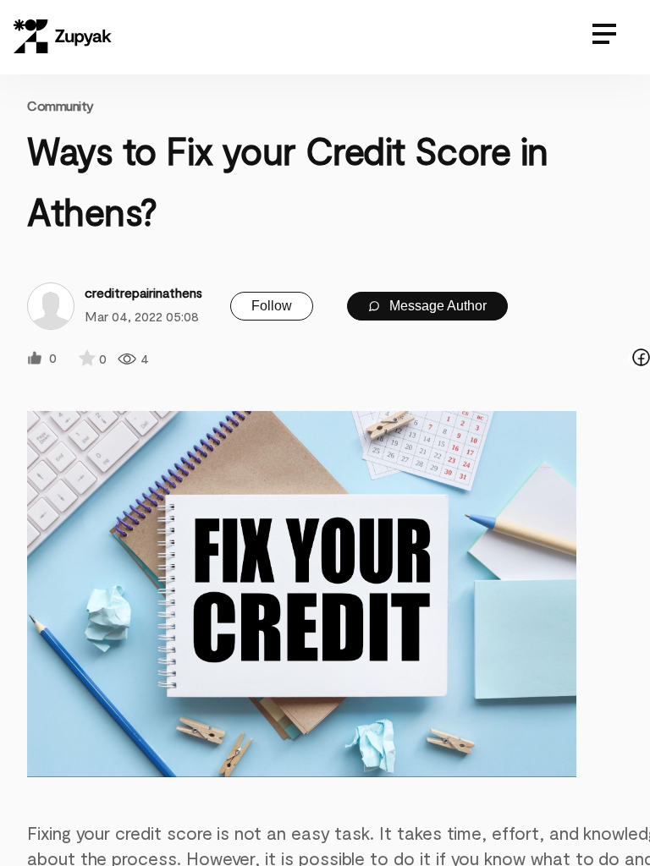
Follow (271, 306)
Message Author (436, 306)
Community (60, 105)
